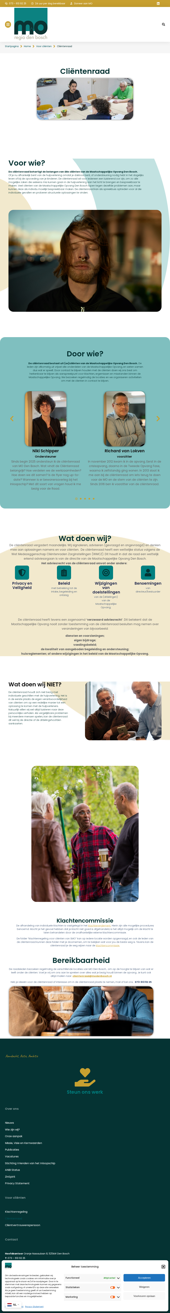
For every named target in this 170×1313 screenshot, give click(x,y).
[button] (163, 1266)
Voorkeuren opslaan (144, 1296)
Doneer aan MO (83, 3)
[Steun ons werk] (85, 1077)
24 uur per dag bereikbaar (50, 3)
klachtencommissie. (108, 945)
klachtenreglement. (99, 925)
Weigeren (144, 1286)
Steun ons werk (85, 1092)
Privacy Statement (34, 1306)
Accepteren (144, 1277)
